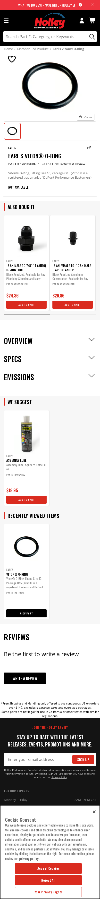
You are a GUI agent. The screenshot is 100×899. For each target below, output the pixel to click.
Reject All (48, 880)
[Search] (91, 36)
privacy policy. (29, 858)
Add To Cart (26, 304)
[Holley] (50, 21)
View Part (26, 613)
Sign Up (83, 759)
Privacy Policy (59, 777)
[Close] (94, 812)
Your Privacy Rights (48, 891)
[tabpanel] (26, 263)
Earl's (12, 148)
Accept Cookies (48, 868)
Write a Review (25, 678)
